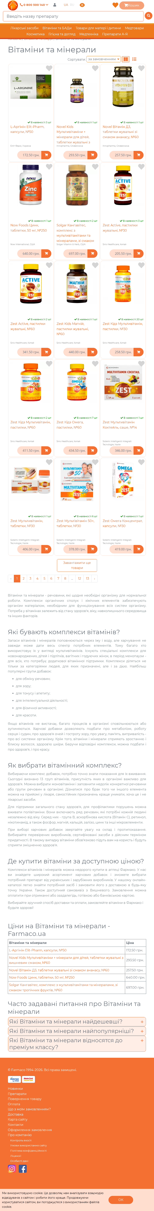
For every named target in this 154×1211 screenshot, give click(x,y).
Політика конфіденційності (28, 1150)
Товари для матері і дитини (98, 28)
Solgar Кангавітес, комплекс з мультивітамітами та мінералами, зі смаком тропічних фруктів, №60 (76, 235)
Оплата (14, 1104)
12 (79, 578)
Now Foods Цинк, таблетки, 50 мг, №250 (42, 977)
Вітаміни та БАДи (57, 28)
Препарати (17, 1094)
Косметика (35, 34)
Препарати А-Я (115, 34)
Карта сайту (17, 1119)
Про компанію (20, 1135)
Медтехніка (88, 34)
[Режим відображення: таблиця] (134, 59)
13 (87, 578)
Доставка (15, 1114)
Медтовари (134, 28)
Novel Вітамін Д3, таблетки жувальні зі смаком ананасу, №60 (121, 132)
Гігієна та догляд (62, 34)
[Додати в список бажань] (49, 68)
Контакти (15, 1125)
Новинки (15, 1089)
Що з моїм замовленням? (29, 1109)
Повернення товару (25, 1099)
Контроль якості (21, 1140)
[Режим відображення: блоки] (126, 59)
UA (66, 5)
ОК (120, 1200)
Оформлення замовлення (30, 1130)
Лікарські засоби (24, 28)
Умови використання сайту (28, 1145)
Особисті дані (19, 1160)
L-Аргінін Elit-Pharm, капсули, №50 (38, 950)
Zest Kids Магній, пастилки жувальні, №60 (73, 329)
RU (72, 5)
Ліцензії (15, 1155)
